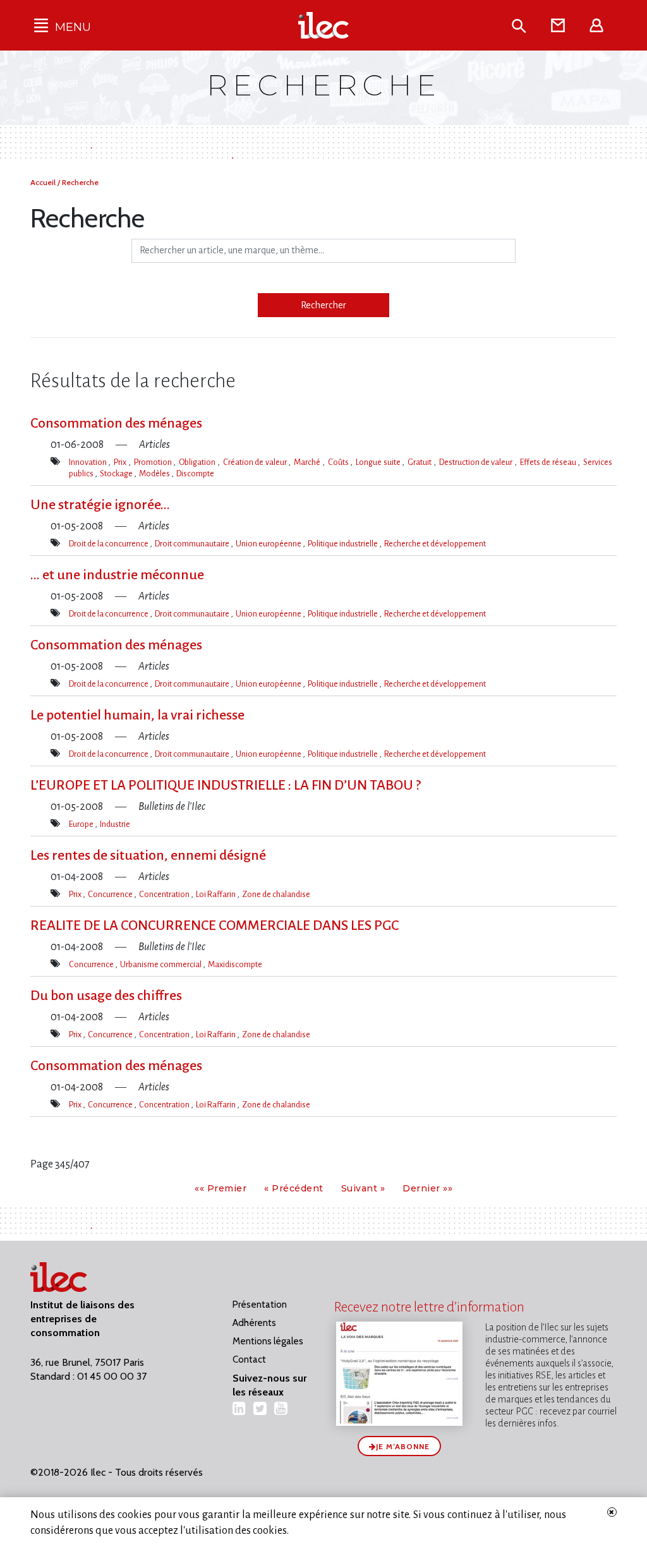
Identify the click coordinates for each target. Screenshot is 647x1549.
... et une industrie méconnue (117, 574)
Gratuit (420, 462)
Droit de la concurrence (109, 543)
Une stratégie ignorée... (100, 504)
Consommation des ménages (116, 423)
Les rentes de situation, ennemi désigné (148, 855)
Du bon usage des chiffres (106, 995)
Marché (308, 462)
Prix (121, 462)
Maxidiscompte (235, 964)
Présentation (260, 1304)
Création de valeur (255, 462)
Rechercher (323, 305)
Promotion (153, 462)
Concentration (165, 894)
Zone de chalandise (276, 894)
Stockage (117, 473)
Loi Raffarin (216, 894)
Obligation (198, 462)
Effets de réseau (548, 462)
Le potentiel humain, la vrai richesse (137, 715)
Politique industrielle (343, 543)
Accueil (43, 182)
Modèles (155, 473)
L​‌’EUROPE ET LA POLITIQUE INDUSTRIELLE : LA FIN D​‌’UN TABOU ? (225, 785)
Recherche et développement (435, 543)
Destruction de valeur (476, 462)
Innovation (88, 462)
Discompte (195, 473)
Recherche (80, 182)
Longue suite (379, 462)
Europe (82, 824)
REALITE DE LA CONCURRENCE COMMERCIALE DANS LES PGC (214, 925)
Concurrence (111, 894)
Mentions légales (268, 1341)
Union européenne (269, 543)
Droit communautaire (193, 543)
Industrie (115, 824)
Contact (249, 1359)
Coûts (339, 462)
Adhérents (254, 1323)
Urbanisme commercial (161, 964)
